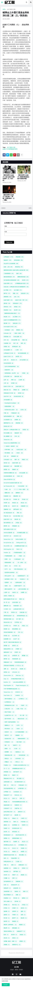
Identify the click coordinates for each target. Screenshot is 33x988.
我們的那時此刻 (22, 615)
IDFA (17, 436)
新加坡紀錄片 (8, 835)
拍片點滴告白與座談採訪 (11, 280)
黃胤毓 (7, 944)
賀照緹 (17, 306)
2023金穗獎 (8, 399)
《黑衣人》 (19, 762)
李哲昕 (16, 625)
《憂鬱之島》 (8, 492)
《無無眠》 (19, 735)
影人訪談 (7, 499)
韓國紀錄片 (8, 662)
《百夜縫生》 (8, 742)
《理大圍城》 (8, 453)
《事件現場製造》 (9, 698)
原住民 (25, 280)
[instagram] (16, 974)
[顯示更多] (21, 154)
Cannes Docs (8, 539)
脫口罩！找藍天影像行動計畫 (12, 642)
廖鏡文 (7, 825)
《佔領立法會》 (21, 449)
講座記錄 (16, 323)
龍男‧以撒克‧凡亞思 (10, 529)
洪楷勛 (16, 868)
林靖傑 (7, 629)
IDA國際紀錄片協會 (21, 546)
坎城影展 (7, 496)
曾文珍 (25, 841)
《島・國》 (23, 715)
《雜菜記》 (8, 758)
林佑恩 (15, 502)
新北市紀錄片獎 (21, 835)
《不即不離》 (8, 449)
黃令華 (17, 310)
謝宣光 (24, 908)
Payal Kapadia (8, 685)
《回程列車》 (8, 369)
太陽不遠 (18, 808)
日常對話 (18, 622)
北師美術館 (8, 781)
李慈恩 (24, 848)
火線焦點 (7, 343)
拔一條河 (19, 619)
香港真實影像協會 (20, 662)
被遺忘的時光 (8, 649)
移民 (23, 343)
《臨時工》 (16, 745)
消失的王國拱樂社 (9, 632)
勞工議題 (20, 778)
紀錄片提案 (20, 386)
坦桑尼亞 (18, 805)
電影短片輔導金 (9, 931)
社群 (6, 884)
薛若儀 (7, 904)
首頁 (4, 9)
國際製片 (19, 492)
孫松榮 (17, 815)
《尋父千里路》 (9, 712)
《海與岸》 (8, 732)
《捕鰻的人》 (8, 725)
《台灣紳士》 (22, 698)
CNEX (19, 476)
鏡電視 (7, 469)
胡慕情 (7, 346)
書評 (17, 459)
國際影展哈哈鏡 (23, 276)
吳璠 (22, 798)
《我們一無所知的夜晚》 (11, 722)
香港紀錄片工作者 (9, 393)
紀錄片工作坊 (8, 356)
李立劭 (7, 851)
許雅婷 (18, 649)
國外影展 (18, 376)
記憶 (6, 360)
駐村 (6, 934)
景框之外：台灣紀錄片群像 (12, 429)
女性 (16, 296)
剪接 (24, 340)
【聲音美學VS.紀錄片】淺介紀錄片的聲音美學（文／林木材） (9, 177)
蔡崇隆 (7, 645)
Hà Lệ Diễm (8, 546)
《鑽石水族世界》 (9, 589)
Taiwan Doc (8, 439)
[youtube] (20, 974)
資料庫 (15, 911)
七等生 (23, 409)
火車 (6, 383)
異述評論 (19, 266)
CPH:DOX (15, 672)
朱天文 (15, 848)
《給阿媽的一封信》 (10, 579)
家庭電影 (19, 423)
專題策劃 (19, 257)
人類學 (7, 592)
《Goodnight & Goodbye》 (11, 403)
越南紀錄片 (8, 652)
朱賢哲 (25, 429)
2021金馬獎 (24, 360)
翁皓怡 (17, 891)
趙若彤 (7, 914)
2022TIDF (7, 396)
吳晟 (14, 798)
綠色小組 (7, 389)
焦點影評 (18, 433)
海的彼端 (7, 871)
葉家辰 (25, 898)
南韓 (6, 785)
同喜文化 (18, 795)
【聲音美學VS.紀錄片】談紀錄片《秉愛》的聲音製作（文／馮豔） (9, 197)
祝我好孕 (7, 888)
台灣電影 (7, 791)
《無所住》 (8, 735)
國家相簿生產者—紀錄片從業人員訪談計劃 (16, 270)
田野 (14, 878)
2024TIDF (7, 536)
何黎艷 (24, 592)
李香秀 (7, 502)
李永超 (25, 499)
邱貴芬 (17, 652)
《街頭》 (19, 453)
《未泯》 (19, 728)
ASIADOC (17, 536)
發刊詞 (7, 463)
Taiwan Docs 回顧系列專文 (12, 443)
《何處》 (21, 556)
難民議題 (15, 928)
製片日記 (15, 904)
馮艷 (6, 669)
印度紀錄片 (23, 785)
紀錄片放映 (16, 463)
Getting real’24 (21, 542)
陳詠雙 (7, 928)
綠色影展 (16, 888)
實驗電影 (16, 496)
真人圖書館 (8, 436)
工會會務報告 (9, 273)
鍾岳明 (7, 921)
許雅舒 (15, 908)
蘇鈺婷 (17, 519)
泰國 (13, 865)
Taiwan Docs (8, 692)
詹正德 (14, 360)
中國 (6, 413)
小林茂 (24, 818)
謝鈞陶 (7, 911)
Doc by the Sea (9, 542)
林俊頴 (15, 851)
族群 (19, 273)
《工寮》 (18, 350)
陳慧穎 (19, 330)
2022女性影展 (8, 363)
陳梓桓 (7, 659)
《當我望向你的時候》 (11, 572)
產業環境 (7, 296)
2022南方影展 (18, 396)
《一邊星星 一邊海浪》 (11, 446)
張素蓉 (7, 828)
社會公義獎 (17, 336)
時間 (13, 379)
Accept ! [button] (6, 984)
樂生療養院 (16, 629)
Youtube (7, 552)
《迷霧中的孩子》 (19, 585)
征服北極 (23, 612)
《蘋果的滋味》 (20, 582)
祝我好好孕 (15, 884)
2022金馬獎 (15, 340)
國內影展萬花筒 (9, 276)
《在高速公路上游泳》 (11, 409)
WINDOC (18, 692)
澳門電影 (16, 871)
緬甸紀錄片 (8, 466)
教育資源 (15, 831)
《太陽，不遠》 (21, 708)
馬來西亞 (7, 310)
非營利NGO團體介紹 (10, 472)
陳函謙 (15, 921)
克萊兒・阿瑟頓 (9, 595)
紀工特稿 (15, 635)
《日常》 (19, 725)
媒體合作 (21, 811)
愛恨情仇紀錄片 (9, 615)
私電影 (14, 383)
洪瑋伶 (25, 868)
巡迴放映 (14, 456)
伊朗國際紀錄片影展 (18, 768)
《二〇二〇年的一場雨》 (20, 489)
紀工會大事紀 (18, 516)
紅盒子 (16, 639)
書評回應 (7, 841)
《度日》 (7, 566)
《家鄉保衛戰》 (9, 562)
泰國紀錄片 (23, 865)
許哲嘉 (25, 904)
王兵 (20, 632)
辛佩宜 (15, 914)
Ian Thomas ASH (9, 486)
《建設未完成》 (22, 718)
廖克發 (7, 303)
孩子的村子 (8, 815)
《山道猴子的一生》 (10, 715)
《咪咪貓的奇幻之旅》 (11, 705)
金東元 (7, 655)
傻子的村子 (17, 771)
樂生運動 (22, 855)
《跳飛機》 (8, 752)
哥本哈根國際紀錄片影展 (19, 801)
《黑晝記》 (8, 762)
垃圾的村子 (8, 808)
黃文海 (7, 938)
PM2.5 (19, 549)
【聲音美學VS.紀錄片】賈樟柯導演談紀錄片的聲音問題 (23, 176)
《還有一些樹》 (19, 333)
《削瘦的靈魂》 (9, 406)
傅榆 (19, 416)
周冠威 (7, 801)
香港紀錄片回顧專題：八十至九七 (13, 665)
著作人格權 (8, 901)
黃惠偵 (22, 934)
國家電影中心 (8, 423)
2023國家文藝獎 (22, 532)
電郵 (5, 226)
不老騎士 (7, 765)
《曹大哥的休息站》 (19, 569)
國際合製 (7, 605)
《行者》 (16, 748)
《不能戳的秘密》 (9, 556)
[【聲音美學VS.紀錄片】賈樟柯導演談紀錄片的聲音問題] (23, 169)
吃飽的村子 (8, 795)
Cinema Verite (8, 675)
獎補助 (24, 874)
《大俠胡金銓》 (18, 559)
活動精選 (24, 506)
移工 (15, 343)
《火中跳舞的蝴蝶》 (21, 732)
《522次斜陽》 (22, 486)
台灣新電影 (22, 788)
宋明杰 (7, 818)
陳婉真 (15, 469)
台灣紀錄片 (8, 257)
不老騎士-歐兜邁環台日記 (21, 765)
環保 (19, 512)
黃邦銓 (21, 393)
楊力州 (15, 506)
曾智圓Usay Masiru (10, 845)
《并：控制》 (21, 562)
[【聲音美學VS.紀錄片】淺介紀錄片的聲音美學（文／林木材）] (9, 169)
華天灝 (16, 898)
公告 (6, 456)
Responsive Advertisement (16, 953)
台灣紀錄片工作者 (9, 353)
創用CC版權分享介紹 (10, 599)
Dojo (6, 678)
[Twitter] (7, 154)
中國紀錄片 (15, 413)
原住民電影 (16, 602)
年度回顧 (24, 821)
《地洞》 (23, 705)
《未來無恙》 (9, 330)
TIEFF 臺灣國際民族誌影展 (12, 688)
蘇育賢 (18, 356)
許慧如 (18, 522)
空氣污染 (7, 516)
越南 (23, 911)
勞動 (15, 293)
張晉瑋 (25, 825)
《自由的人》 (23, 579)
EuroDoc (7, 682)
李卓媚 (16, 499)
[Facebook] (4, 154)
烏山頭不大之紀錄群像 (11, 263)
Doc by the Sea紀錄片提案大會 (13, 482)
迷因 (23, 914)
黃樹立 (15, 938)
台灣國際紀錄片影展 (21, 283)
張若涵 (14, 612)
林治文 (24, 502)
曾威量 (16, 841)
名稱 (5, 231)
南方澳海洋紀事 (20, 781)
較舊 (30, 208)
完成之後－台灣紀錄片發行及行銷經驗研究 (16, 286)
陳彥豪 (22, 924)
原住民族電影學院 (9, 788)
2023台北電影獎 (9, 532)
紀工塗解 (18, 290)
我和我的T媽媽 (9, 619)
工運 (6, 612)
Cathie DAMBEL (21, 539)
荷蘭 (18, 894)
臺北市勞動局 (8, 894)
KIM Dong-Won (9, 549)
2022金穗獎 (8, 350)
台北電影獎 (8, 419)
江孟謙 (18, 861)
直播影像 (19, 881)
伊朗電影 (7, 771)
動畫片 (15, 775)
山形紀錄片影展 (18, 609)
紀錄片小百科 (8, 386)
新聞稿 (7, 838)
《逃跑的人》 (19, 752)
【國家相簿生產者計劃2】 (12, 313)
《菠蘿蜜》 (8, 582)
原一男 (7, 602)
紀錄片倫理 (8, 300)
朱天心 (7, 848)
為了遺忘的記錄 (9, 512)
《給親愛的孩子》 (22, 575)
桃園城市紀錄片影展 (10, 855)
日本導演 (7, 625)
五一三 (7, 768)
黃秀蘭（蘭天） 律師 (10, 941)
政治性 (7, 831)
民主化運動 (8, 433)
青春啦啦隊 (16, 659)
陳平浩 (7, 293)
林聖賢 (24, 851)
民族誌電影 (15, 858)
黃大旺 (14, 669)
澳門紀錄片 (17, 509)
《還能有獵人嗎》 (9, 755)
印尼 (13, 785)
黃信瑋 (14, 934)
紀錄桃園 (7, 639)
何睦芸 (15, 592)
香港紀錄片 (17, 303)
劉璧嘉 (7, 775)
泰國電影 (7, 868)
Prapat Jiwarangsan (22, 685)
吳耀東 (17, 419)
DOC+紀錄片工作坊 (10, 326)
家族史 (15, 818)
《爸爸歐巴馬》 (9, 738)
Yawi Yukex (8, 695)
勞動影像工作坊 (9, 778)
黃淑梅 (22, 669)
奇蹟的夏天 (17, 605)
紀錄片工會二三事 (21, 300)
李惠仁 (25, 625)
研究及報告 (18, 260)
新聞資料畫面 (16, 838)
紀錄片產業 (8, 283)
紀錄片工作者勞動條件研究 (10, 149)
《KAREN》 (19, 695)
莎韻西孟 (7, 898)
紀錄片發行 (8, 519)
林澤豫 (7, 506)
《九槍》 (7, 489)
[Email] (18, 154)
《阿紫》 (24, 373)
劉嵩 (21, 599)
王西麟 (7, 878)
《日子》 (7, 569)
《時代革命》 (8, 728)
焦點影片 (7, 260)
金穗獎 (25, 389)
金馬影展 (15, 655)
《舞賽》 (7, 748)
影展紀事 (24, 293)
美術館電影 (8, 891)
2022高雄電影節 (9, 476)
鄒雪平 (15, 918)
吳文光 (7, 798)
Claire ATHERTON (9, 479)
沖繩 (6, 865)
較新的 (3, 208)
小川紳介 (7, 609)
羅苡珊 (7, 323)
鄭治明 (24, 918)
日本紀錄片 (8, 459)
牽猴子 (15, 874)
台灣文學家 (8, 376)
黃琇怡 (7, 672)
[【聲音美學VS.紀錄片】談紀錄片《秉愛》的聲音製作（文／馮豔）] (9, 189)
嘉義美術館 (8, 805)
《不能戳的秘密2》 (19, 552)
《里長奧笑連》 (23, 755)
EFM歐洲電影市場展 (17, 678)
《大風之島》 (8, 708)
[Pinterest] (14, 154)
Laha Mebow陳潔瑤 (19, 682)
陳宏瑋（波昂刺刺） (10, 924)
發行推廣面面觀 (23, 353)
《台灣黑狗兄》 (9, 702)
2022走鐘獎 (23, 472)
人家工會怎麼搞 (23, 589)
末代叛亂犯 (22, 845)
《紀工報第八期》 (11, 9)
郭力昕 (7, 918)
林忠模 (7, 316)
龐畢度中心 (16, 944)
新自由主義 (8, 622)
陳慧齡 (25, 655)
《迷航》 (7, 585)
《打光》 (16, 566)
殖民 (6, 858)
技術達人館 (8, 426)
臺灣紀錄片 (16, 346)
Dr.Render (7, 333)
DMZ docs (19, 675)
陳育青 (7, 526)
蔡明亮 (15, 645)
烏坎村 (7, 874)
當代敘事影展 (8, 881)
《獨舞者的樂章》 (22, 738)
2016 (6, 340)
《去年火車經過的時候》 (11, 366)
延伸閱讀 (15, 825)
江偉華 (21, 379)
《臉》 (7, 745)
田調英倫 (7, 336)
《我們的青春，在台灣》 (11, 373)
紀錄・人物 (8, 266)
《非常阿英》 (19, 758)
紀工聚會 (16, 316)
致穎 (25, 891)
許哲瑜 (7, 908)
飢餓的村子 (21, 931)
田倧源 (7, 635)
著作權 (17, 901)
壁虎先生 (7, 306)
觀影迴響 (18, 466)
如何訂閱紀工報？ (9, 811)
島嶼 (15, 821)
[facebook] (12, 974)
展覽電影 (7, 821)
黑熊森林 (15, 526)
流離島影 (7, 509)
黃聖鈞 (22, 941)
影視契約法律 (16, 828)
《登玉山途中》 (9, 575)
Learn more (5, 981)
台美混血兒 (17, 791)
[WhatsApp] (11, 154)
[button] (2, 2)
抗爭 (6, 379)
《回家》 (7, 559)
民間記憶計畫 (8, 861)
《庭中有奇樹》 (9, 718)
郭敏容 (16, 389)
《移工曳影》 (20, 742)
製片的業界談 (8, 522)
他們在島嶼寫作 (9, 416)
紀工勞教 (7, 290)
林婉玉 (25, 459)
